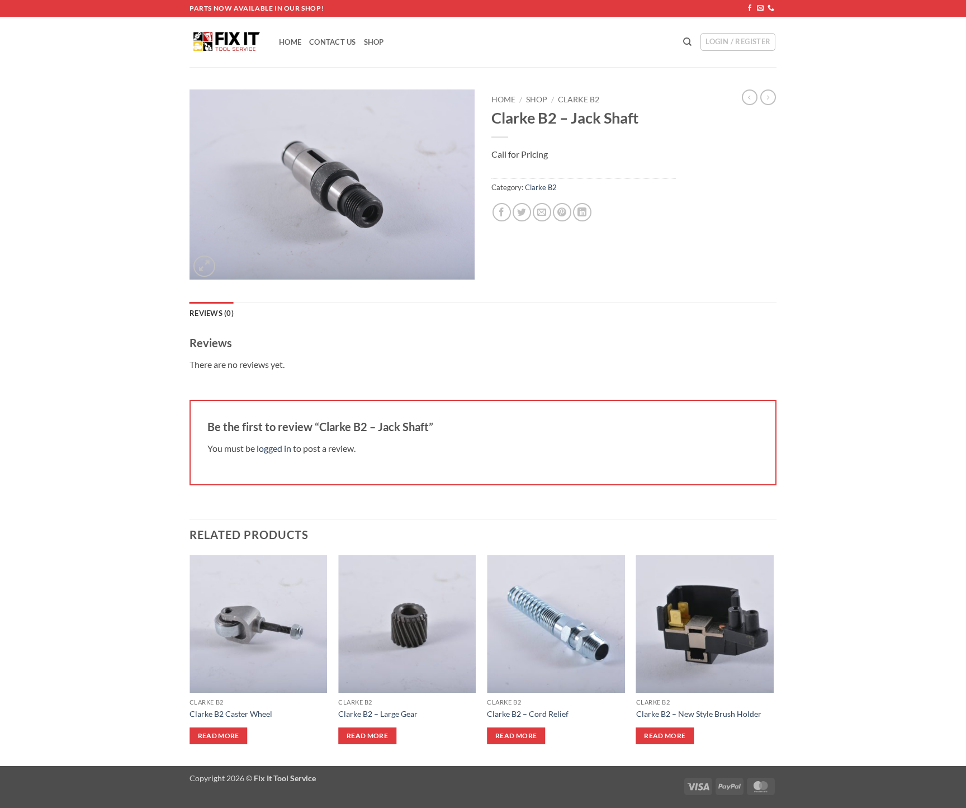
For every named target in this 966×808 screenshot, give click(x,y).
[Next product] (749, 97)
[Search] (687, 42)
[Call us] (771, 8)
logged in (274, 448)
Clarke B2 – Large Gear (378, 714)
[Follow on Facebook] (749, 8)
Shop (374, 41)
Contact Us (332, 41)
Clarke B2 (578, 99)
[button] (204, 266)
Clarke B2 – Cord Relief (528, 714)
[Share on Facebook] (502, 212)
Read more (218, 735)
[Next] (773, 660)
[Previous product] (768, 97)
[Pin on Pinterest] (562, 212)
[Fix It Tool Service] (226, 42)
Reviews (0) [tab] (212, 313)
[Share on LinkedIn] (582, 212)
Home (290, 41)
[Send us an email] (760, 8)
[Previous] (190, 660)
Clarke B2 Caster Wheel (231, 714)
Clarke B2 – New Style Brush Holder (698, 714)
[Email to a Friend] (542, 212)
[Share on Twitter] (522, 212)
